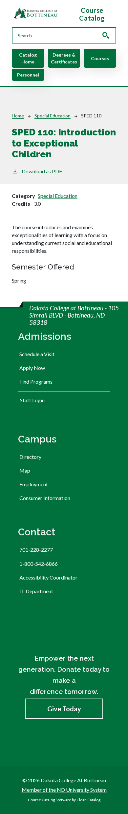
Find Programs (36, 381)
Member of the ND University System (64, 790)
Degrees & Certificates (64, 58)
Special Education (52, 115)
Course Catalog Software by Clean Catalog (64, 799)
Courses (100, 58)
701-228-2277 (36, 549)
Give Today (64, 709)
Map (24, 470)
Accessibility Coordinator (48, 577)
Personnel (28, 75)
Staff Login (32, 400)
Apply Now (32, 368)
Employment (33, 484)
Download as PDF (42, 171)
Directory (30, 457)
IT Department (36, 591)
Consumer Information (44, 498)
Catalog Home (28, 58)
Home (18, 115)
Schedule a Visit (36, 354)
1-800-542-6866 (38, 564)
